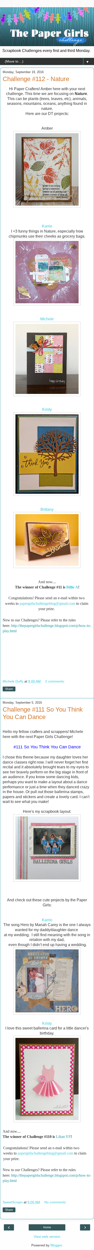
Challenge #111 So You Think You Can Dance (43, 713)
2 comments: (55, 681)
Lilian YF (63, 1137)
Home (47, 1227)
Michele (47, 319)
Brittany (47, 509)
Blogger (56, 1245)
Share (9, 689)
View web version (47, 1236)
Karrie (47, 226)
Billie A (72, 587)
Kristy (47, 409)
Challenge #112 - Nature (36, 78)
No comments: (55, 1202)
